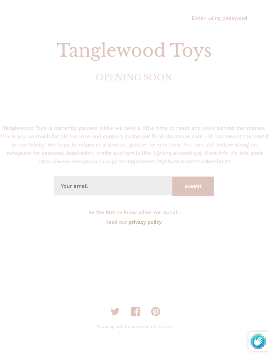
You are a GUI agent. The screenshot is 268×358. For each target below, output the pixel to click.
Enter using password (219, 18)
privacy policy (145, 222)
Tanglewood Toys (134, 51)
